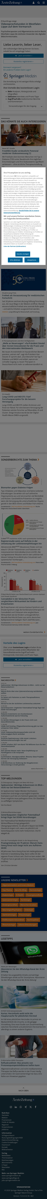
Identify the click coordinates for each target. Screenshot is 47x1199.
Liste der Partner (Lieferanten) (15, 246)
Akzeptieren (31, 260)
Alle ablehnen (15, 260)
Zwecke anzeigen (23, 254)
